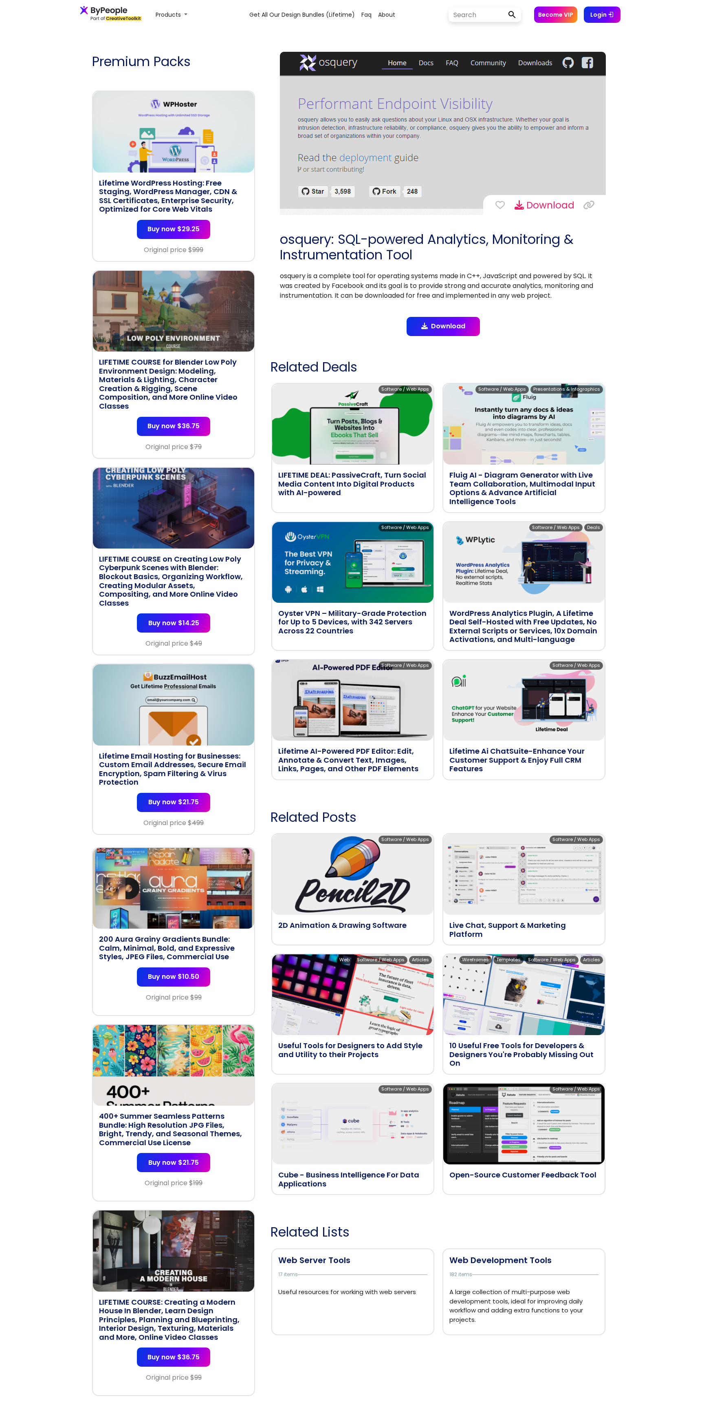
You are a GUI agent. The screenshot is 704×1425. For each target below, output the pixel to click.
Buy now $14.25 (173, 623)
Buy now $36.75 (173, 426)
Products (169, 15)
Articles (420, 959)
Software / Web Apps (405, 389)
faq (366, 15)
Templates (508, 959)
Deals (593, 527)
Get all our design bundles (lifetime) (302, 15)
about (386, 15)
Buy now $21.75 (173, 802)
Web (344, 959)
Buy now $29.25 (173, 229)
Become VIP (555, 15)
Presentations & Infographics (566, 389)
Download (549, 205)
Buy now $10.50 (173, 976)
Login (599, 15)
